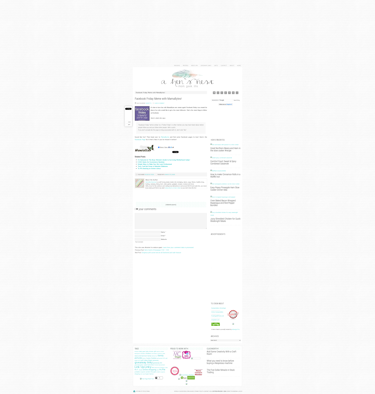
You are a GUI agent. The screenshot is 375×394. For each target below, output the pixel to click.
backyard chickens (140, 353)
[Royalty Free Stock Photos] (215, 325)
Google (176, 391)
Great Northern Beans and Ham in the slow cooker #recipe (225, 149)
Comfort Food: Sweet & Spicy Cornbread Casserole (223, 162)
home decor (151, 365)
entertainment (142, 356)
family (149, 356)
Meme (173, 174)
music (140, 370)
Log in (240, 391)
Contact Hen (207, 391)
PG (160, 369)
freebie (148, 358)
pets (158, 369)
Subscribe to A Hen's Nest (173, 188)
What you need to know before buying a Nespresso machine (220, 361)
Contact (223, 65)
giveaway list (157, 363)
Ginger (150, 360)
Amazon (137, 351)
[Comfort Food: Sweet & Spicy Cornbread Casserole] (225, 157)
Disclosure (190, 391)
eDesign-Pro (236, 329)
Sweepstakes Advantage (218, 308)
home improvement (160, 364)
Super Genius (149, 374)
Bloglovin (183, 391)
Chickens (148, 353)
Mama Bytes (168, 174)
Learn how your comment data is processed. (178, 247)
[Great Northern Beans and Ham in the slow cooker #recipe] (225, 144)
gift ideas (144, 360)
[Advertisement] (187, 29)
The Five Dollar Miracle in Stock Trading (221, 371)
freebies (154, 358)
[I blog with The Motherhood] (195, 359)
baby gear (142, 351)
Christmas (154, 353)
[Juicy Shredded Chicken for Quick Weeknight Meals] (225, 214)
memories (157, 367)
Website (164, 239)
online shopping (149, 370)
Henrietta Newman (150, 182)
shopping (137, 374)
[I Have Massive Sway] (179, 379)
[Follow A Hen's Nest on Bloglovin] (226, 105)
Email (163, 236)
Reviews (176, 65)
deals (136, 356)
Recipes (184, 65)
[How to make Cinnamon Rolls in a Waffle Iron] (225, 170)
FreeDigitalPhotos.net (217, 316)
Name (163, 232)
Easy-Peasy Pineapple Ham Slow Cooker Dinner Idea (224, 188)
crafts (163, 353)
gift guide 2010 (161, 358)
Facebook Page (140, 139)
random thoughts (151, 372)
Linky (148, 367)
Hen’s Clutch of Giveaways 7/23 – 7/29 (156, 250)
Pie (163, 369)
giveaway (156, 360)
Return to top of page (143, 391)
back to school (160, 351)
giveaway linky (144, 362)
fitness (144, 358)
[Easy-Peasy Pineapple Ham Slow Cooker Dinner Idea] (225, 183)
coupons (159, 353)
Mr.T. (136, 370)
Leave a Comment (159, 103)
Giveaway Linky (205, 65)
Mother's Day (164, 367)
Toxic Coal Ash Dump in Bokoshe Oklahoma (153, 166)
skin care (142, 374)
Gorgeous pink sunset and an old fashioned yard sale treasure (161, 253)
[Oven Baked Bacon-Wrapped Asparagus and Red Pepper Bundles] (225, 196)
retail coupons (161, 372)
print (129, 124)
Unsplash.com (215, 320)
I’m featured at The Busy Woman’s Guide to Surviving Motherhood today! (164, 160)
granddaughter (139, 365)
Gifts (215, 65)
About (231, 65)
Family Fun (154, 355)
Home (239, 65)
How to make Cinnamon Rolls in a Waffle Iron (225, 175)
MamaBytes (165, 137)
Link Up (139, 367)
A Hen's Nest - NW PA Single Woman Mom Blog (187, 78)
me (153, 367)
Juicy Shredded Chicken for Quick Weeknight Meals (225, 219)
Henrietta (148, 103)
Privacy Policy (199, 391)
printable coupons (140, 372)
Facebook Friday (149, 174)
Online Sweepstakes (217, 312)
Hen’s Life (194, 65)
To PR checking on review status (149, 168)
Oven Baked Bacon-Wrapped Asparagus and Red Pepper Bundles (223, 203)
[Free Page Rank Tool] (147, 379)
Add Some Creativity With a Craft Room (221, 352)
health (145, 364)
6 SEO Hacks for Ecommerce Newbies (151, 162)
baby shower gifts (151, 351)
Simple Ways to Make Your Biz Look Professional (155, 164)
